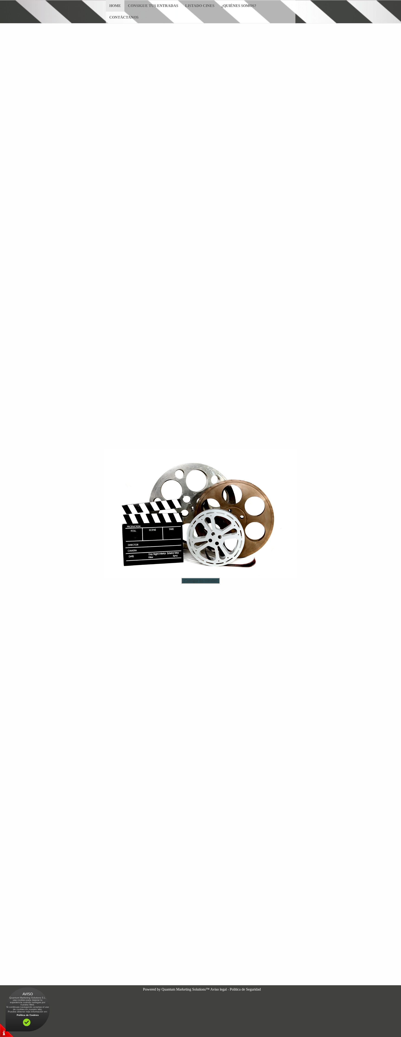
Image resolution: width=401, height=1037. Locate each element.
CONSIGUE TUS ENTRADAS (153, 6)
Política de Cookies (28, 1015)
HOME (115, 6)
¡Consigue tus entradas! (200, 581)
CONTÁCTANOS (124, 17)
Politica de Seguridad (245, 989)
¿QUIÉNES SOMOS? (238, 6)
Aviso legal (218, 989)
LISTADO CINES (199, 6)
